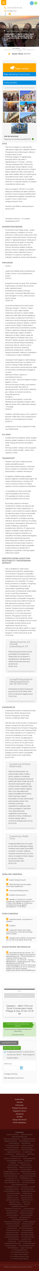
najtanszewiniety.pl (10, 1176)
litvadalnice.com (24, 1163)
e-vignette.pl (27, 1152)
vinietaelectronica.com (19, 1206)
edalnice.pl (30, 1154)
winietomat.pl (26, 1239)
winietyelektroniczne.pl (12, 1243)
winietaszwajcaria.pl (12, 1237)
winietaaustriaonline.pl (19, 1219)
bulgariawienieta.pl (28, 1139)
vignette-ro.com (27, 1200)
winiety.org (12, 1241)
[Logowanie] (10, 14)
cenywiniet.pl (25, 1143)
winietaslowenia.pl (26, 1235)
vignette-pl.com (26, 1198)
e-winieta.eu (9, 1154)
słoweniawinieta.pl (13, 1193)
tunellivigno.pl (27, 1193)
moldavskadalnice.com (11, 1174)
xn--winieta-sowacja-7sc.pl (19, 1256)
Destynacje (19, 1105)
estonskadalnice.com (14, 1161)
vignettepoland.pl (15, 1204)
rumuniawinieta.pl (28, 1180)
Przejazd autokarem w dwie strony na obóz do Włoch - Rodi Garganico (21, 1053)
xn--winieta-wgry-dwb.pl (19, 1259)
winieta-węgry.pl (26, 1215)
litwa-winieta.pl (13, 1165)
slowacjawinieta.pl (12, 1189)
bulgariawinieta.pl (10, 1141)
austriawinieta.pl (26, 1134)
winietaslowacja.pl (12, 1235)
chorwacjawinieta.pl (12, 1145)
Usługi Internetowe (19, 1120)
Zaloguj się (19, 1114)
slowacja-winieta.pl (28, 1187)
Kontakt (19, 1117)
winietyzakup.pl (12, 1248)
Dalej (19, 995)
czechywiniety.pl (27, 1148)
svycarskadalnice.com (11, 1191)
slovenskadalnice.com (19, 1185)
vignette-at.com (12, 1195)
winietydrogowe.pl (24, 1241)
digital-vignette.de (13, 1152)
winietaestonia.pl (13, 1226)
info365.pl (12, 1163)
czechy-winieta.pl (27, 1145)
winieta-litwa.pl (11, 1213)
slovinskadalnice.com (11, 1187)
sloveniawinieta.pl (28, 1182)
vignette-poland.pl (12, 1200)
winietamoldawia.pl (26, 1228)
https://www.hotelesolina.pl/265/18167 (17, 139)
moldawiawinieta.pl (29, 1174)
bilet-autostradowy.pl (19, 1137)
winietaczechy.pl (28, 1224)
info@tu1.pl (12, 11)
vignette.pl (26, 1202)
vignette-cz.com (13, 1198)
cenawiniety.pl (14, 1143)
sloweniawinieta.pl (26, 1189)
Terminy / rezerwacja (22, 68)
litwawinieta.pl (26, 1165)
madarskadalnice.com (28, 1171)
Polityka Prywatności (19, 1108)
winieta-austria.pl (12, 1211)
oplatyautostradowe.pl (27, 1176)
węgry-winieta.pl (26, 1248)
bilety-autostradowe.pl (12, 1139)
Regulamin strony (19, 1111)
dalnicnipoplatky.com (11, 1150)
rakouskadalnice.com (12, 1180)
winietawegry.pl (13, 1239)
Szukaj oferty (19, 1099)
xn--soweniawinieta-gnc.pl (19, 1252)
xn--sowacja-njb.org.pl (19, 1250)
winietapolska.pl (27, 1230)
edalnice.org (20, 1154)
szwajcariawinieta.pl (28, 1191)
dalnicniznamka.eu (28, 1150)
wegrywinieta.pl (29, 1208)
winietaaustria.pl (24, 1217)
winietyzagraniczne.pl (26, 1246)
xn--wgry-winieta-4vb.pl (19, 1254)
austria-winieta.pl (13, 1134)
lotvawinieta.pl (13, 1169)
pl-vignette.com (12, 1178)
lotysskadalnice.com (10, 1171)
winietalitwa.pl (27, 1226)
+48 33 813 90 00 (14, 8)
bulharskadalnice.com (27, 1141)
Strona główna (16, 48)
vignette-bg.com (26, 1195)
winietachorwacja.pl (13, 1224)
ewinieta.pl (28, 1161)
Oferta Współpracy (19, 1123)
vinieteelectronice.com (12, 1208)
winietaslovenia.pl (27, 1232)
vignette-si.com (14, 1202)
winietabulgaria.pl (29, 1222)
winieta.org (13, 1217)
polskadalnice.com (26, 1178)
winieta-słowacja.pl (26, 1213)
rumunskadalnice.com (12, 1182)
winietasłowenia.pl (27, 1237)
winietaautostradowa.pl (12, 1222)
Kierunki (19, 1102)
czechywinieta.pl (13, 1148)
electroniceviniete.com (12, 1158)
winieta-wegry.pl (13, 1215)
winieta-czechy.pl (26, 1211)
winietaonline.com (12, 1230)
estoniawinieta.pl (29, 1158)
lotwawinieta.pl (25, 1169)
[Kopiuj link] (33, 139)
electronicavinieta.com (19, 1156)
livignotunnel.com (25, 1167)
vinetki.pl (27, 1204)
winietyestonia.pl (29, 1243)
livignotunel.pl (12, 1167)
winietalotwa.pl (11, 1228)
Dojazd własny (12, 1058)
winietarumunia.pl (12, 1232)
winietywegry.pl (10, 1246)
